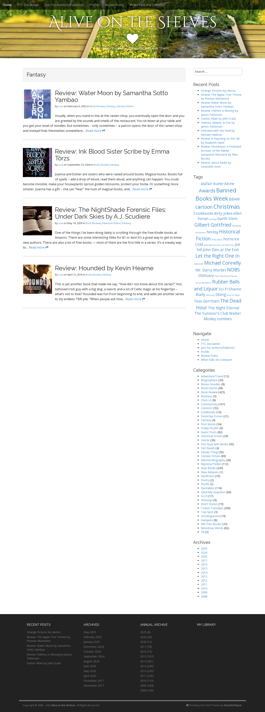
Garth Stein (227, 218)
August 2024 (91, 661)
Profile (94, 5)
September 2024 (94, 656)
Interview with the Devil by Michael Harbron (218, 132)
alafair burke (212, 183)
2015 (204, 568)
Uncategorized (210, 516)
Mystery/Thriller (211, 464)
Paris (217, 276)
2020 (204, 556)
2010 (204, 588)
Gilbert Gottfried (212, 225)
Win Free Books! (211, 524)
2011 (204, 584)
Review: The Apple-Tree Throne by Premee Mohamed (221, 97)
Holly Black (217, 239)
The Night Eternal (223, 307)
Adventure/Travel (212, 376)
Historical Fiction (211, 436)
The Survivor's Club (211, 313)
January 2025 (92, 642)
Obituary (206, 275)
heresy (212, 232)
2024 (204, 552)
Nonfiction (207, 476)
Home (7, 5)
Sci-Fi (223, 289)
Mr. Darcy (204, 270)
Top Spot (207, 512)
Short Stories (209, 504)
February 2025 (93, 637)
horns (228, 239)
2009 (204, 592)
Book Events (209, 388)
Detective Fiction (111, 223)
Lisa (60, 106)
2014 (204, 572)
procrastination (203, 282)
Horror (205, 440)
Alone (229, 183)
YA (202, 532)
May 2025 (90, 632)
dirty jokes (223, 213)
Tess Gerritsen (206, 301)
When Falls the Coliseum (147, 5)
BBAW (234, 199)
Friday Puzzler (210, 428)
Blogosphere (209, 380)
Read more (94, 131)
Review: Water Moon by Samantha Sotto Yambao (111, 96)
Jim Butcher (228, 245)
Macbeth (199, 264)
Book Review (97, 106)
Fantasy (110, 106)
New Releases (210, 472)
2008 (204, 596)
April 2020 (90, 676)
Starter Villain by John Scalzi (218, 118)
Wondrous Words (212, 528)
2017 (204, 560)
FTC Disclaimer (28, 5)
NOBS (233, 269)
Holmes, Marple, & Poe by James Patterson (218, 125)
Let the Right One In (218, 256)
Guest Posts (209, 432)
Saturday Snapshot (213, 492)
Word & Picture (233, 705)
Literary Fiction (125, 106)
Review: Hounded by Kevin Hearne (104, 268)
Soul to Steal (233, 295)
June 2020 (90, 666)
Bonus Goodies (211, 384)
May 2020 (90, 671)
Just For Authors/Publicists (64, 5)
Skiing (221, 294)
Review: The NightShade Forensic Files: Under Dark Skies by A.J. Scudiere (110, 213)
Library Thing (209, 452)
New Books (208, 468)
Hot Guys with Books (214, 444)
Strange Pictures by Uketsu (218, 90)
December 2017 (94, 680)
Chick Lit (206, 400)
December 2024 (94, 647)
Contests (207, 408)
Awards (207, 190)
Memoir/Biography (213, 460)
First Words (208, 424)
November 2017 (94, 685)
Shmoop (210, 295)
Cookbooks (203, 213)
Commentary (209, 404)
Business (206, 396)
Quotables (207, 488)
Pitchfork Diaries (228, 276)
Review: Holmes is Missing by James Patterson (219, 112)
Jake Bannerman (212, 245)
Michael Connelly (222, 263)
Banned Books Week (216, 194)
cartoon (204, 207)
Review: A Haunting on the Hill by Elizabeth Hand (220, 140)
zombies (224, 318)
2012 (204, 580)
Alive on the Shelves (132, 22)
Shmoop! (206, 500)
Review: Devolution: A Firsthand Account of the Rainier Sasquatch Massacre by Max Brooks (221, 152)
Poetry (205, 480)
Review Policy (114, 5)
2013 (204, 576)
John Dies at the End (221, 249)
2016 (204, 564)
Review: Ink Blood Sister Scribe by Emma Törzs (112, 155)
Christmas (226, 206)
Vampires (207, 520)
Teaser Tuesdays (212, 508)
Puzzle (205, 484)
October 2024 (92, 651)
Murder (219, 270)
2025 (204, 548)
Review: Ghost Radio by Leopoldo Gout (216, 165)
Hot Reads (208, 448)
